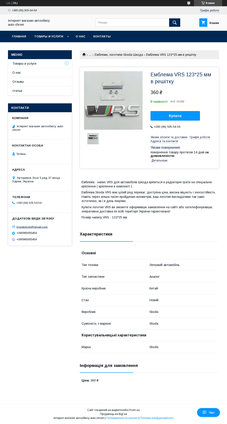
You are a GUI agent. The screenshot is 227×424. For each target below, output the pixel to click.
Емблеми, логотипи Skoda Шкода (119, 54)
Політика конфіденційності (157, 418)
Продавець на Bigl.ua (113, 414)
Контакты (102, 36)
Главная (19, 36)
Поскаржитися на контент (122, 418)
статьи (17, 91)
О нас (80, 36)
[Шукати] (174, 22)
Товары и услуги (48, 36)
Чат (212, 412)
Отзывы (18, 81)
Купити (175, 116)
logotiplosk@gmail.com (32, 226)
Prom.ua (134, 410)
